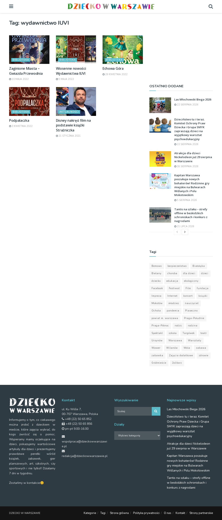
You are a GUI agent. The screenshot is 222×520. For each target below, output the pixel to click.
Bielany (157, 273)
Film (188, 288)
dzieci (204, 273)
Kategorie (90, 513)
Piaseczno (191, 310)
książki (203, 296)
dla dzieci (189, 273)
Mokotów (157, 303)
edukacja (172, 281)
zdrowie (203, 355)
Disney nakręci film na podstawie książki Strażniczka (73, 125)
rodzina (193, 325)
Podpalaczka (19, 120)
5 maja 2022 (66, 79)
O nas (167, 513)
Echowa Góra (113, 68)
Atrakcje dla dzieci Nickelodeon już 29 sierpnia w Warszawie (193, 157)
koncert (188, 296)
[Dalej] (185, 232)
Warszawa (175, 340)
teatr (204, 333)
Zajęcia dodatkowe (181, 355)
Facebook (157, 288)
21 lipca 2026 (185, 226)
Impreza (157, 296)
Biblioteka (21, 60)
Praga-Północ (160, 325)
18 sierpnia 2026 (187, 166)
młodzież (173, 303)
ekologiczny (191, 281)
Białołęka (199, 266)
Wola (187, 348)
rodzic (178, 325)
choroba (172, 273)
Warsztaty (194, 340)
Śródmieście (159, 362)
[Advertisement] (181, 46)
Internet (172, 296)
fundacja (203, 288)
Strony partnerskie (201, 513)
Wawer (156, 348)
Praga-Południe (194, 318)
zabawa (201, 348)
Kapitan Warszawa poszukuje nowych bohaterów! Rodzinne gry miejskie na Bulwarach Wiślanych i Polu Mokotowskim (191, 185)
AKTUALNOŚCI (69, 111)
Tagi (103, 513)
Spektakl (157, 333)
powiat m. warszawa (165, 318)
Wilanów (172, 348)
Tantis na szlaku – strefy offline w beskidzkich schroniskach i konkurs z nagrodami (190, 215)
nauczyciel (192, 303)
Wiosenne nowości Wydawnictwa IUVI (71, 71)
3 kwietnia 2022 (22, 126)
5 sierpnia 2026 (186, 200)
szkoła (173, 333)
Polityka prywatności (146, 513)
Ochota (156, 310)
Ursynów (157, 340)
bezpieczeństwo (177, 266)
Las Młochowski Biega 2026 (192, 99)
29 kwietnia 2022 (115, 74)
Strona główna (119, 513)
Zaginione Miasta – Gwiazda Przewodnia (25, 71)
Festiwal (174, 288)
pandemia (173, 310)
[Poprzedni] (177, 232)
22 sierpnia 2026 (187, 104)
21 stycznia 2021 (69, 136)
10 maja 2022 (20, 79)
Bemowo (157, 266)
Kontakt (180, 513)
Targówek (189, 333)
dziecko (156, 281)
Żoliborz (177, 362)
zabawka (157, 355)
